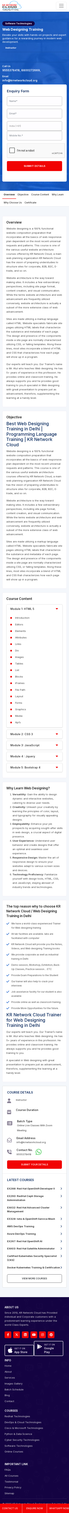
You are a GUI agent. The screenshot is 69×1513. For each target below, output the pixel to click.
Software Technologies (19, 1445)
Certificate (30, 202)
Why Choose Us (13, 202)
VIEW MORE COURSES (34, 1278)
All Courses (11, 1475)
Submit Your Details (34, 1164)
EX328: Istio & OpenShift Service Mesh (31, 1218)
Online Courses (14, 1451)
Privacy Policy (13, 1487)
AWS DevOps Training (20, 1226)
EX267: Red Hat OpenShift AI (24, 1241)
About (8, 1371)
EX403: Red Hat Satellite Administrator (31, 1248)
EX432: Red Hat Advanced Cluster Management (28, 1209)
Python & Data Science (18, 1433)
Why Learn (58, 194)
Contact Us (10, 1508)
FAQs (8, 1469)
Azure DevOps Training (21, 1233)
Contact (9, 1401)
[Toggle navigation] (61, 6)
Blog (7, 1395)
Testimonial (11, 1481)
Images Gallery (13, 1383)
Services (10, 1377)
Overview (9, 194)
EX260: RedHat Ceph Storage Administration (25, 1198)
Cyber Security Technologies (22, 1439)
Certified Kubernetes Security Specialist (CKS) (32, 1258)
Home (8, 1365)
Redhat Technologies (17, 1416)
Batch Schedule (14, 1389)
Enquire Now (34, 1508)
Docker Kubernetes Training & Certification (33, 1267)
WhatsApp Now (59, 1508)
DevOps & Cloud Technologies (23, 1422)
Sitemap (9, 1493)
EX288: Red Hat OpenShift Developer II (31, 1188)
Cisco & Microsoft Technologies (24, 1427)
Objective (23, 194)
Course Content (40, 194)
